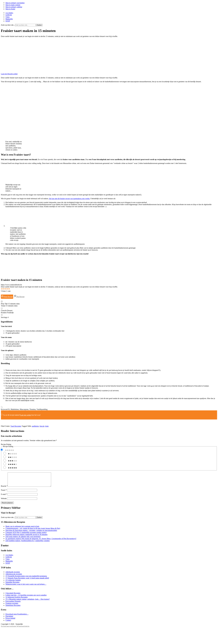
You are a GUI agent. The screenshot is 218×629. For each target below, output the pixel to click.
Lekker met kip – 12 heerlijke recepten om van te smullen (26, 595)
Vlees (7, 559)
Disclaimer (9, 616)
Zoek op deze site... (8, 25)
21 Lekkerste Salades (13, 580)
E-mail (4, 494)
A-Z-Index (9, 555)
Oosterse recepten (11, 603)
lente (47, 426)
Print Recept (8, 297)
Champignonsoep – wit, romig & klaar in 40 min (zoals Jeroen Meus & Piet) (32, 528)
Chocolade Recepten (12, 593)
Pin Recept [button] (20, 297)
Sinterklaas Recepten (12, 605)
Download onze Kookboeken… (16, 614)
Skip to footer (10, 9)
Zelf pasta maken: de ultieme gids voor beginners (23, 536)
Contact (8, 620)
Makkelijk (9, 561)
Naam (4, 490)
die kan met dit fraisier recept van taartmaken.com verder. (69, 199)
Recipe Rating (6, 444)
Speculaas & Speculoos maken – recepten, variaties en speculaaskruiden (31, 530)
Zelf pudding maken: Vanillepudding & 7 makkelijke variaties (27, 541)
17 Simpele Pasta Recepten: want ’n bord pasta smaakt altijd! (27, 578)
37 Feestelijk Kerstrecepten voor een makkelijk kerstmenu (26, 576)
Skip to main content (12, 5)
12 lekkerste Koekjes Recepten (16, 597)
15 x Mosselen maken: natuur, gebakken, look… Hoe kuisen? (27, 599)
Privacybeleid (10, 618)
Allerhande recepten (12, 572)
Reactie (4, 486)
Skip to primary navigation (15, 3)
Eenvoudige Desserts (13, 601)
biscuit (42, 426)
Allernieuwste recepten (13, 574)
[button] (2, 289)
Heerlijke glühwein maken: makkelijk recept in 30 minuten (26, 534)
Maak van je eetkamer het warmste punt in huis (22, 526)
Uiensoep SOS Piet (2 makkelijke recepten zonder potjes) (26, 532)
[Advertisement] (109, 55)
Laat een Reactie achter (9, 74)
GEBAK (8, 557)
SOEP (7, 563)
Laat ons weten (25, 415)
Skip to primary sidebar (13, 7)
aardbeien (35, 426)
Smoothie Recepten (12, 582)
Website (4, 498)
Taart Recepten (15, 426)
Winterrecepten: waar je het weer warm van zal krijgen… (25, 584)
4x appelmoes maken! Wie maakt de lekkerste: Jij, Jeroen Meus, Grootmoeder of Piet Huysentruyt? (40, 539)
